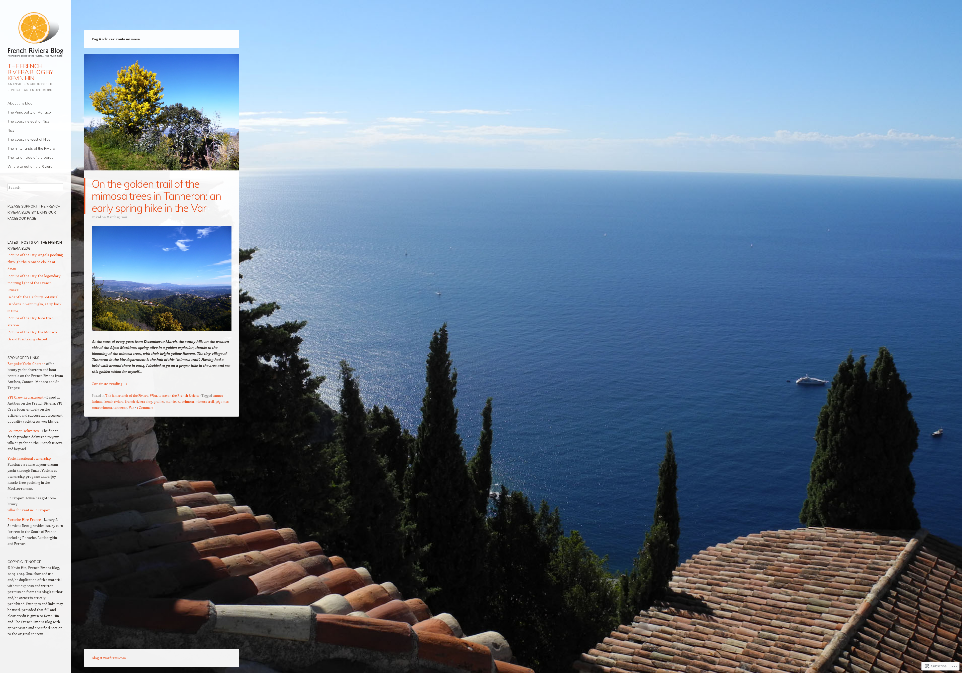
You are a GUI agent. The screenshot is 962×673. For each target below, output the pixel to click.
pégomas (221, 401)
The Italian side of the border (31, 157)
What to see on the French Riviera (174, 395)
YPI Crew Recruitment (26, 397)
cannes (218, 395)
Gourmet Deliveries (23, 430)
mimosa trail (204, 401)
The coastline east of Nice (29, 121)
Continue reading (109, 383)
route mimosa (102, 407)
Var (131, 407)
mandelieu (173, 401)
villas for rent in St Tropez (29, 510)
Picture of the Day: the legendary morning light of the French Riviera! (34, 282)
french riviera (113, 401)
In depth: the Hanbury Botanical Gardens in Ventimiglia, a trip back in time (35, 304)
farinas (97, 401)
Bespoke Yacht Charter (26, 363)
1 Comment (145, 407)
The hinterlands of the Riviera (31, 148)
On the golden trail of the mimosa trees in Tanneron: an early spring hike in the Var (156, 196)
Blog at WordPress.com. (109, 658)
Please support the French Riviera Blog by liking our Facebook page (34, 212)
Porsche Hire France (24, 519)
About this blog (20, 103)
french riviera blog (138, 401)
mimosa (188, 401)
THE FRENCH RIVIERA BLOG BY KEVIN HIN (30, 72)
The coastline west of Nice (29, 139)
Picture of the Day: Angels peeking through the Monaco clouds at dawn (35, 261)
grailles (159, 401)
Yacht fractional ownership (29, 458)
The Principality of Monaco (29, 112)
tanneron (120, 407)
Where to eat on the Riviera (30, 166)
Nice (11, 130)
